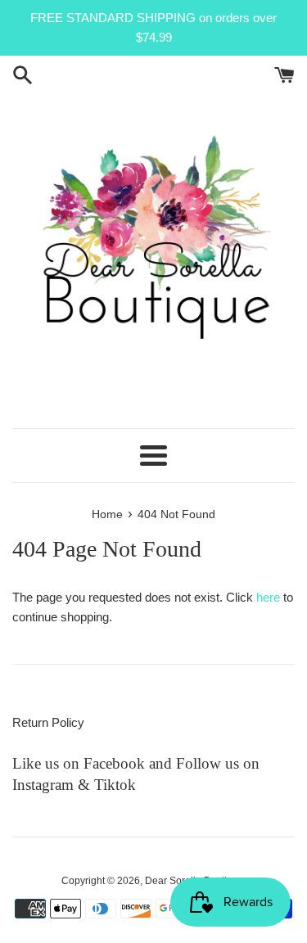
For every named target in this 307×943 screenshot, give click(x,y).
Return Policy (48, 722)
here (268, 597)
